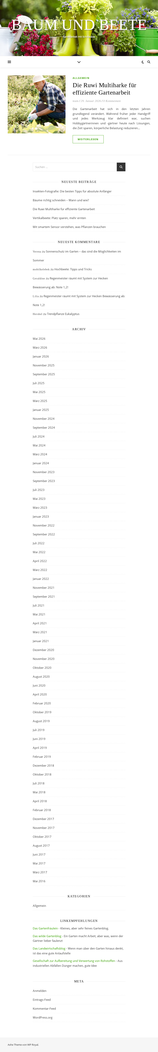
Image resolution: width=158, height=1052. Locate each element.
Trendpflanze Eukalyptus (63, 314)
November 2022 (44, 525)
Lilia (36, 296)
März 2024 (40, 454)
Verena (37, 251)
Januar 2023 (41, 516)
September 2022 (44, 534)
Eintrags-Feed (42, 1000)
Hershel (37, 314)
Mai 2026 (39, 338)
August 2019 (41, 721)
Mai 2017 (39, 863)
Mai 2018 (39, 792)
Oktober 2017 (42, 837)
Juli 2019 (39, 730)
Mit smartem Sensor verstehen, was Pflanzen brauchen (69, 227)
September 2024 (44, 427)
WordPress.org (42, 1017)
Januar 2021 (41, 641)
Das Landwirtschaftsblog (49, 948)
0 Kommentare (112, 100)
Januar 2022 (41, 579)
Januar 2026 (41, 356)
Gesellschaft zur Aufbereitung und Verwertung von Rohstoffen (74, 961)
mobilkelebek (41, 269)
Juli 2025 (39, 383)
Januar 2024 (41, 463)
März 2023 (40, 507)
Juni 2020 (39, 685)
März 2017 (40, 872)
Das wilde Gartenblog (47, 936)
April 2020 (40, 694)
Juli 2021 (39, 605)
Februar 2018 (42, 810)
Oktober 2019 (42, 712)
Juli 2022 (39, 543)
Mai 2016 (39, 881)
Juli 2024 (39, 436)
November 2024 (44, 419)
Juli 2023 (39, 490)
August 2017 (41, 845)
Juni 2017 (39, 854)
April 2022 (40, 561)
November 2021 (44, 588)
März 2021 (40, 632)
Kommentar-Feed (44, 1008)
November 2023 (44, 472)
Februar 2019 (42, 756)
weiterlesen (88, 139)
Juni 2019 (39, 739)
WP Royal (32, 1044)
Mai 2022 (39, 552)
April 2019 (40, 748)
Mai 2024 (39, 445)
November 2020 (44, 659)
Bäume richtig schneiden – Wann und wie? (61, 200)
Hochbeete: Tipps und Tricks (73, 269)
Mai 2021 (39, 614)
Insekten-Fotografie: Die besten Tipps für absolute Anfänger (72, 191)
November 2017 (44, 828)
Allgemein (81, 78)
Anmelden (39, 991)
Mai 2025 (39, 392)
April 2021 (40, 623)
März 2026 (40, 347)
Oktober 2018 (42, 774)
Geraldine (39, 278)
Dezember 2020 (43, 650)
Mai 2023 (39, 499)
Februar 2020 (42, 703)
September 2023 (44, 481)
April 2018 (40, 801)
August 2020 (41, 676)
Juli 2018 (39, 783)
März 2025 (40, 401)
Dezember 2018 (43, 765)
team (75, 100)
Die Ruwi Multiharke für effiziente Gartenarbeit (64, 209)
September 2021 (44, 596)
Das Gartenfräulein (45, 928)
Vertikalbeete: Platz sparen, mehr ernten (59, 218)
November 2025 (44, 365)
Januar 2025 (41, 410)
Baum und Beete (79, 24)
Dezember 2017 (43, 819)
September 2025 (44, 374)
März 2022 (40, 570)
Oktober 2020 (42, 668)
